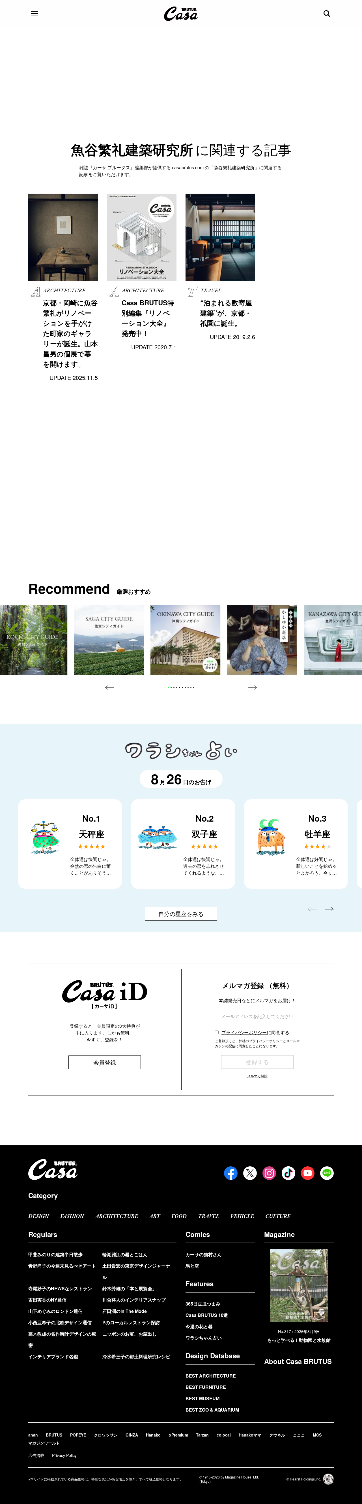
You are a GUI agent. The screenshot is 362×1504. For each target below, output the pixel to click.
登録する (257, 1062)
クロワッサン (106, 1435)
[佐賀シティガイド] (109, 640)
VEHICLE (242, 1216)
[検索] (327, 13)
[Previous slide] (109, 687)
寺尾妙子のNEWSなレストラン (60, 1288)
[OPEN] (34, 13)
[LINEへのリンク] (327, 1173)
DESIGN (38, 1216)
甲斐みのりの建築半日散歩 (55, 1254)
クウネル (277, 1435)
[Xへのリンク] (250, 1173)
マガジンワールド (44, 1443)
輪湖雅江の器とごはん (125, 1254)
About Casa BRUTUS (298, 1361)
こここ (299, 1435)
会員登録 (104, 1062)
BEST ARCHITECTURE (211, 1375)
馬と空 (192, 1265)
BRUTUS (54, 1435)
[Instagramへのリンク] (269, 1173)
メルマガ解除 (257, 1075)
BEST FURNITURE (206, 1387)
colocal (224, 1435)
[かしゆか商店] (262, 640)
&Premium (178, 1435)
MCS (317, 1435)
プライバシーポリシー (244, 1032)
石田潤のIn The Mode (124, 1311)
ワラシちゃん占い (204, 1337)
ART (154, 1216)
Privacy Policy (64, 1455)
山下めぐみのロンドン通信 (55, 1311)
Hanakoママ (250, 1435)
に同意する (255, 1032)
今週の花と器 (199, 1326)
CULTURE (277, 1216)
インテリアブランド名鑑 (53, 1356)
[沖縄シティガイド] (186, 640)
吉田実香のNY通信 (47, 1299)
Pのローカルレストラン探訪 (131, 1322)
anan (33, 1435)
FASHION (72, 1216)
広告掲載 (36, 1455)
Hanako (153, 1435)
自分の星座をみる (181, 913)
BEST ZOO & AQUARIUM (212, 1409)
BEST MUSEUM (202, 1398)
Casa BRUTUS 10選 (207, 1315)
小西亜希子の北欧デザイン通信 (60, 1322)
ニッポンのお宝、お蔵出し (129, 1333)
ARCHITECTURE (116, 1216)
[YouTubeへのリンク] (307, 1173)
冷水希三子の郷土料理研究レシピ (136, 1356)
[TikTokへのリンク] (288, 1173)
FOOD (179, 1216)
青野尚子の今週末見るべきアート (62, 1265)
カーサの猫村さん (204, 1254)
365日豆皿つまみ (203, 1303)
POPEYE (78, 1435)
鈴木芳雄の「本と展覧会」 (129, 1288)
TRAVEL (208, 1216)
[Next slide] (252, 687)
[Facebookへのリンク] (231, 1173)
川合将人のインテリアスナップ (134, 1299)
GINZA (132, 1435)
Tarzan (202, 1435)
